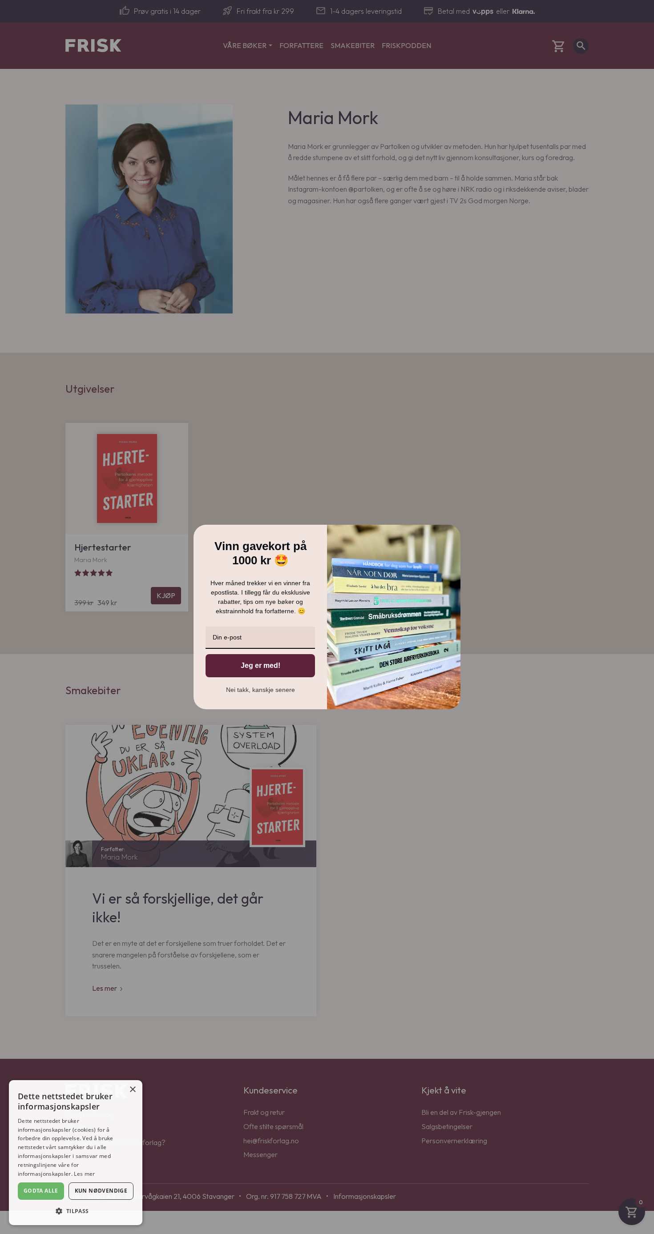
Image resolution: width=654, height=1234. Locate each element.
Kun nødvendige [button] (101, 1190)
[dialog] (75, 1152)
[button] (75, 1211)
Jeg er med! (260, 665)
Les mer (84, 1174)
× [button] (132, 1089)
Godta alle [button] (41, 1190)
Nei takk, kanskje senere (260, 689)
